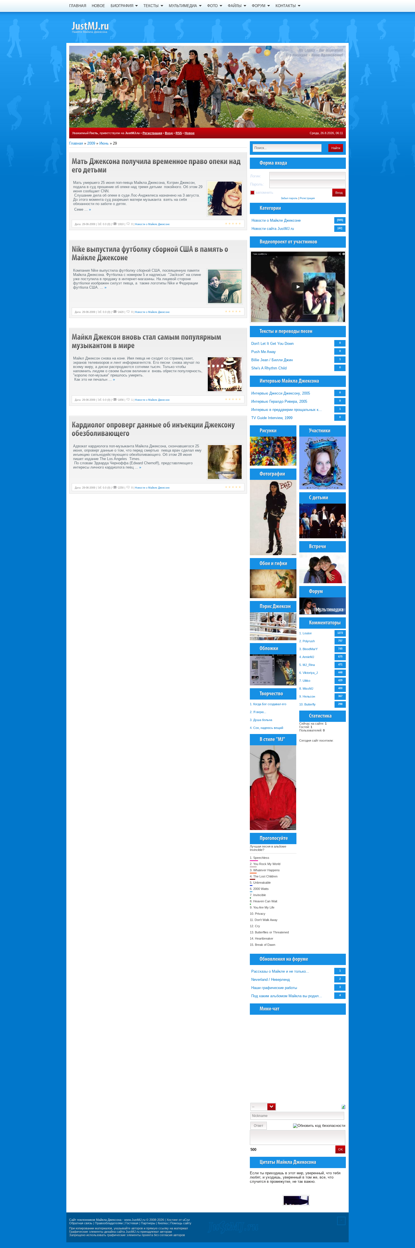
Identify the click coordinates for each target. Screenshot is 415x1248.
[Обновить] (343, 1106)
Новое (190, 133)
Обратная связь (80, 1223)
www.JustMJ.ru (134, 1219)
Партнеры (148, 1223)
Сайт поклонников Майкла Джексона (95, 1219)
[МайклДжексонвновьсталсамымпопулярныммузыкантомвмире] (147, 341)
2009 (91, 143)
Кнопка (163, 1223)
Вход (169, 133)
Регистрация (152, 133)
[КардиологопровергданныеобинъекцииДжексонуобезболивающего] (154, 428)
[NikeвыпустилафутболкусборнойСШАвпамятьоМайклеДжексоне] (151, 253)
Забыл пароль (289, 198)
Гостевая (131, 1223)
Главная (76, 143)
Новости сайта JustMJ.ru (273, 228)
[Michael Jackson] (100, 26)
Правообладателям (109, 1223)
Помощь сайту (180, 1223)
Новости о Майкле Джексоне (276, 220)
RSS (179, 133)
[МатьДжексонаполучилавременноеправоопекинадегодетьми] (157, 165)
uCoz (186, 1219)
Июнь (104, 143)
